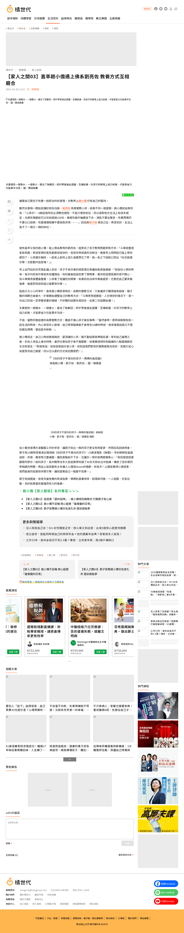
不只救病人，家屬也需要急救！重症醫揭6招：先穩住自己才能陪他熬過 (113, 708)
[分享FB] (9, 201)
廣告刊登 (39, 894)
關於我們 (132, 918)
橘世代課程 (25, 899)
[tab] (68, 661)
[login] (170, 8)
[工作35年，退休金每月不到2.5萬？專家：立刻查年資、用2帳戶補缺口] (143, 633)
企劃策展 (115, 18)
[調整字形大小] (9, 239)
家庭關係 (26, 555)
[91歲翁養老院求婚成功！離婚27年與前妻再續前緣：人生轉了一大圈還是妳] (26, 728)
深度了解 (38, 651)
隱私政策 (94, 903)
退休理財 (12, 18)
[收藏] (9, 230)
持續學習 (26, 18)
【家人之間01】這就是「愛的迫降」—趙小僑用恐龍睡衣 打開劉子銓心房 (68, 499)
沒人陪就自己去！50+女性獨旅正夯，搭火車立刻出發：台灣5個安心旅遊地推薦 (164, 583)
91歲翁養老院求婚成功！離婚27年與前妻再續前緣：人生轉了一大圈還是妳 (26, 748)
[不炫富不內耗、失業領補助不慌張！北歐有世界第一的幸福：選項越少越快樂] (70, 688)
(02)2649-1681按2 (60, 890)
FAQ (49, 918)
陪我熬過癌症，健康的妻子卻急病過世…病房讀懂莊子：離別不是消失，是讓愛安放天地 (69, 748)
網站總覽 (144, 918)
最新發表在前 (125, 854)
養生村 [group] (11, 28)
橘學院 (89, 18)
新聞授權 (65, 918)
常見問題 (64, 903)
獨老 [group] (56, 28)
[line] (160, 8)
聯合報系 (110, 918)
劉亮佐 (64, 555)
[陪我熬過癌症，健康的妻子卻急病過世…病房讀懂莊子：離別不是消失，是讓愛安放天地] (70, 728)
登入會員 (36, 903)
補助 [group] (46, 28)
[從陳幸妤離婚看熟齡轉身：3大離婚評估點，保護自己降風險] (113, 728)
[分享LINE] (9, 211)
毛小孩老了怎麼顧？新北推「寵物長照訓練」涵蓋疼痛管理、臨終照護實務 (164, 613)
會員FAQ (39, 899)
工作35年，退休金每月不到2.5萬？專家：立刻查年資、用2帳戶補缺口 (164, 632)
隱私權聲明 (97, 918)
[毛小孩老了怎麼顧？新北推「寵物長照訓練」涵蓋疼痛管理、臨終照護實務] (143, 614)
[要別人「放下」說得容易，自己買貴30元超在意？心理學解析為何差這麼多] (26, 688)
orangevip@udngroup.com (33, 890)
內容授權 (51, 894)
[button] (175, 8)
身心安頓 (36, 70)
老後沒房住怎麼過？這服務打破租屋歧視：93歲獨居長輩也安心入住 (164, 623)
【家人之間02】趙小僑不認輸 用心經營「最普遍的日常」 (59, 504)
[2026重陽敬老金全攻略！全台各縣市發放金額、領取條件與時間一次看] (143, 574)
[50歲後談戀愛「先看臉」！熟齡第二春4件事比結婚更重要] (143, 594)
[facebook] (155, 8)
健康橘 (22, 70)
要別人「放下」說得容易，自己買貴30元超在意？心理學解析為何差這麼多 (26, 708)
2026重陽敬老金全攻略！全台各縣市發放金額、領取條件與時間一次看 (164, 574)
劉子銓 (76, 555)
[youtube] (165, 8)
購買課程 (147, 9)
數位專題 (101, 18)
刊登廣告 (39, 918)
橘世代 (9, 70)
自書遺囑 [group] (35, 28)
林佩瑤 (40, 555)
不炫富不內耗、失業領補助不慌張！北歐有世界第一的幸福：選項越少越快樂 (69, 708)
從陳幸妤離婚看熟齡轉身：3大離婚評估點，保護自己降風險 (112, 748)
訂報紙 (121, 918)
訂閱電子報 (50, 903)
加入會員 (24, 903)
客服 (55, 918)
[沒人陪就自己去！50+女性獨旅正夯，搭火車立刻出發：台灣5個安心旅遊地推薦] (143, 584)
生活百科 (53, 18)
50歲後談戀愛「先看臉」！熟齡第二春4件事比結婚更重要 (164, 593)
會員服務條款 (79, 903)
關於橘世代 (25, 894)
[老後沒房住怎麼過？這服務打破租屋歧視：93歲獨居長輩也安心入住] (143, 623)
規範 (8, 843)
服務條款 (77, 918)
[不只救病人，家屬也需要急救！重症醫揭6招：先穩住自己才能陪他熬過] (113, 688)
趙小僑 (52, 555)
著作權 (87, 918)
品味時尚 (66, 18)
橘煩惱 (78, 18)
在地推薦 (39, 18)
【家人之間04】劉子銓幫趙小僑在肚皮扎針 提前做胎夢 (57, 508)
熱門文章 (143, 564)
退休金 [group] (22, 28)
